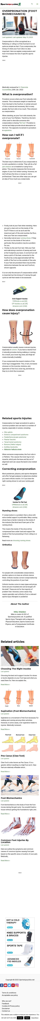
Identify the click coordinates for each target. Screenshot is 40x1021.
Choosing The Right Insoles (16, 669)
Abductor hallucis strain (12, 449)
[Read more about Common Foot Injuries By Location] (20, 827)
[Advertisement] (20, 74)
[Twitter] (9, 985)
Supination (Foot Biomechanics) (18, 711)
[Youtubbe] (5, 985)
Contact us (6, 1011)
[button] (32, 4)
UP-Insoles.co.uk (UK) (20, 304)
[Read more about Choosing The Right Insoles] (20, 656)
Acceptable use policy (10, 995)
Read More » (5, 684)
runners (14, 350)
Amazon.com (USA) (20, 306)
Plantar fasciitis (10, 439)
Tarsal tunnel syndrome (12, 442)
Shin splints (8, 432)
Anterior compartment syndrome (16, 435)
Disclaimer (6, 1008)
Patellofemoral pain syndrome (15, 437)
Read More (34, 1018)
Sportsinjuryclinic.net (26, 980)
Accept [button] (20, 1018)
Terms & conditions (9, 993)
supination (7, 130)
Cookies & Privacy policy (11, 1006)
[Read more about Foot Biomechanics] (20, 785)
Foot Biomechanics (11, 798)
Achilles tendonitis (11, 447)
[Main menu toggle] (37, 4)
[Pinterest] (13, 985)
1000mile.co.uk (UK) (19, 301)
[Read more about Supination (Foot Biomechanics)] (20, 698)
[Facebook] (1, 985)
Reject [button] (27, 1018)
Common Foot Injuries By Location (15, 841)
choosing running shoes (21, 540)
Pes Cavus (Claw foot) (13, 756)
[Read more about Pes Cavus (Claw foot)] (20, 743)
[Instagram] (17, 985)
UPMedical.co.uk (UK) (20, 505)
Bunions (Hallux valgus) (12, 444)
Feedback (5, 1004)
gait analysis (6, 167)
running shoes (25, 238)
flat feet (22, 123)
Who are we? (6, 1001)
